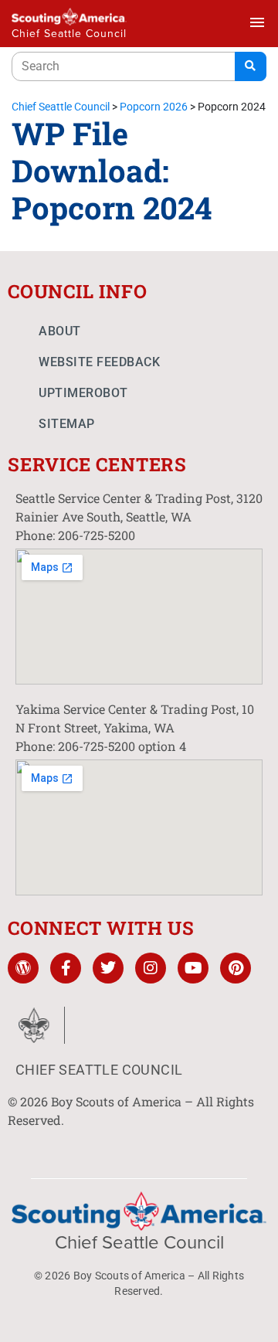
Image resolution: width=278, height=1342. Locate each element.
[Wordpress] (23, 968)
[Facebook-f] (65, 968)
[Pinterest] (235, 968)
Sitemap (67, 423)
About (60, 331)
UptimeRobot (83, 393)
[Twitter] (108, 968)
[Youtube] (193, 968)
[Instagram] (150, 968)
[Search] (250, 66)
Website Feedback (99, 362)
